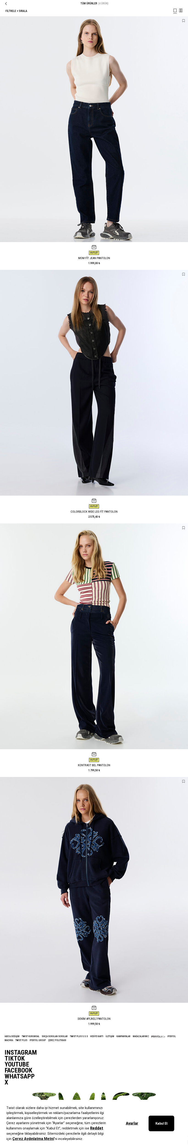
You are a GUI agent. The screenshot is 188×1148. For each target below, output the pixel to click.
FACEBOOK (18, 1070)
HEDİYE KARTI (96, 1036)
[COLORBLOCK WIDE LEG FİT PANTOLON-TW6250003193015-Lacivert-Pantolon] (94, 383)
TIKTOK (15, 1058)
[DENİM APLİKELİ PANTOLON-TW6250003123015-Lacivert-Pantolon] (94, 890)
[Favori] (183, 20)
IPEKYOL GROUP (38, 1040)
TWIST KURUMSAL (30, 1036)
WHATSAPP (20, 1076)
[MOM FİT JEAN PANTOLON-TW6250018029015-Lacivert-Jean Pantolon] (94, 129)
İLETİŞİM (110, 1036)
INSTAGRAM (21, 1053)
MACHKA (9, 1040)
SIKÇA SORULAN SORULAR (55, 1036)
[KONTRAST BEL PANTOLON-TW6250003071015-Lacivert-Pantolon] (94, 636)
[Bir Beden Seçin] (94, 247)
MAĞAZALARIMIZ (141, 1036)
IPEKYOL (171, 1036)
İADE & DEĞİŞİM (12, 1036)
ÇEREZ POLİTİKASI (57, 1040)
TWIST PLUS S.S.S (79, 1036)
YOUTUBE (17, 1064)
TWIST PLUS (21, 1040)
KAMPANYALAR (123, 1036)
